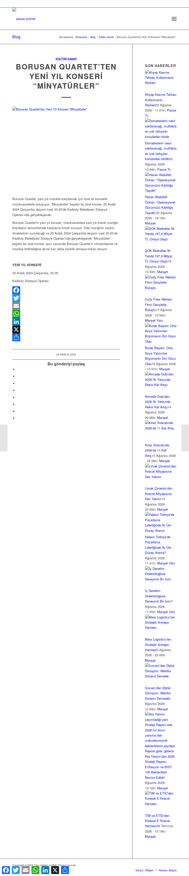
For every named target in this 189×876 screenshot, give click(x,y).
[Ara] (163, 19)
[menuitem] (163, 19)
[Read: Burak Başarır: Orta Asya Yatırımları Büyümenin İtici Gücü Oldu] (161, 341)
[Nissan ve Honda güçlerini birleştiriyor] (4, 438)
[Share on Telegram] (18, 397)
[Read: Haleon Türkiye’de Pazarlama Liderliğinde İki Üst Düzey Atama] (161, 530)
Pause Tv (164, 169)
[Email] (66, 306)
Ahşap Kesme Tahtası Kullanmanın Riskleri (160, 99)
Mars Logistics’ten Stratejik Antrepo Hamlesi (158, 644)
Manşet (150, 223)
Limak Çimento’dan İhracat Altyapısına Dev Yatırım (158, 493)
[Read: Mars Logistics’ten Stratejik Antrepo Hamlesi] (161, 627)
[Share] (66, 337)
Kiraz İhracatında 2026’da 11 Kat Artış (157, 450)
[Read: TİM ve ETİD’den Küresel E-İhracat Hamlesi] (161, 803)
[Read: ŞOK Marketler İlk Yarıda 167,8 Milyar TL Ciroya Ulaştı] (161, 239)
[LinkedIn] (66, 322)
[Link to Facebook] (128, 865)
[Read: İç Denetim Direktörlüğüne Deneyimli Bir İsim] (161, 579)
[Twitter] (66, 298)
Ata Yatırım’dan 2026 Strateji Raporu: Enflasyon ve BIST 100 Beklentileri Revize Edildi (159, 767)
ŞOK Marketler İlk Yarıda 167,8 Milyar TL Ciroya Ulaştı (158, 255)
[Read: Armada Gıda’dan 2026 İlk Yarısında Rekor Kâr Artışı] (161, 384)
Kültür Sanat (66, 59)
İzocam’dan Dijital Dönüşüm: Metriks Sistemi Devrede (158, 693)
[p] (23, 19)
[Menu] (174, 18)
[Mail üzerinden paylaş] (18, 404)
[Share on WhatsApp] (18, 383)
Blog (16, 37)
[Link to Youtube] (18, 418)
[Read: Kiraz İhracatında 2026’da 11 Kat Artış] (161, 428)
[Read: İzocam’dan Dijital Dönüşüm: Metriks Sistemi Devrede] (161, 676)
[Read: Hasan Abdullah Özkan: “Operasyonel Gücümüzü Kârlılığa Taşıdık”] (161, 190)
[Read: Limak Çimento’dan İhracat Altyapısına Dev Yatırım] (161, 476)
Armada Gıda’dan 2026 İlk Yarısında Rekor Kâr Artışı (157, 401)
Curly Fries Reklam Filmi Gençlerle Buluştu (158, 304)
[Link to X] (136, 865)
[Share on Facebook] (18, 369)
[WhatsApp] (66, 314)
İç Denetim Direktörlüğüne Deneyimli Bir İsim (158, 595)
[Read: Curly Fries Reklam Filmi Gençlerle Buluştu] (161, 287)
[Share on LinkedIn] (18, 390)
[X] (66, 329)
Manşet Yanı (154, 320)
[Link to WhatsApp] (165, 865)
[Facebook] (66, 290)
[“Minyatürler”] (66, 149)
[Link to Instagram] (18, 411)
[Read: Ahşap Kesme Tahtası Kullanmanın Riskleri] (161, 82)
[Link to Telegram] (173, 865)
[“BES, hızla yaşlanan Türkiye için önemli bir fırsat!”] (185, 438)
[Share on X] (18, 376)
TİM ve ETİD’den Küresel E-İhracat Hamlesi (157, 820)
